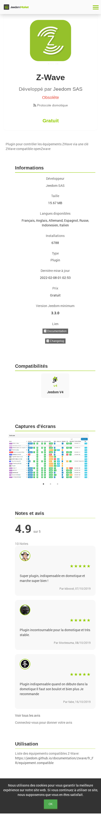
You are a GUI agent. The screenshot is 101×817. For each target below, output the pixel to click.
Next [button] (98, 457)
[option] (50, 457)
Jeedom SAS (67, 89)
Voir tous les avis (27, 715)
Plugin (55, 260)
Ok (51, 804)
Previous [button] (2, 457)
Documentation (57, 331)
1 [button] (43, 484)
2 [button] (50, 484)
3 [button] (57, 484)
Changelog (56, 341)
